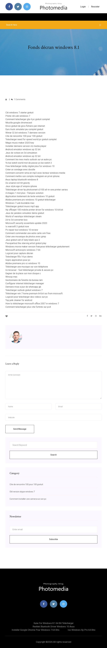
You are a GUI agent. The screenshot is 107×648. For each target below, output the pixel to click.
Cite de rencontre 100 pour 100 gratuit (23, 136)
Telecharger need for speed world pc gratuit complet (31, 139)
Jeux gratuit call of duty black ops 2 (22, 240)
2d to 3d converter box (16, 219)
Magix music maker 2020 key (19, 142)
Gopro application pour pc (17, 260)
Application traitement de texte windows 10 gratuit (29, 196)
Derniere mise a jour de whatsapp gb (23, 286)
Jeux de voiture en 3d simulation (21, 152)
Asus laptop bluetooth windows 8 (21, 179)
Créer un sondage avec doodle (20, 169)
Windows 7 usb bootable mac (19, 203)
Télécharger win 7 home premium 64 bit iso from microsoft (34, 293)
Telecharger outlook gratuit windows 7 (23, 290)
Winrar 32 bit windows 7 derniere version (25, 132)
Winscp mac (11, 276)
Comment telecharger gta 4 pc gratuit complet (27, 119)
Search (53, 455)
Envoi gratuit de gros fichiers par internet (25, 126)
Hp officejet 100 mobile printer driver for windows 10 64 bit (34, 209)
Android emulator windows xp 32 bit (22, 149)
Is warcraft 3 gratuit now (17, 226)
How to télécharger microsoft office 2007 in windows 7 (32, 303)
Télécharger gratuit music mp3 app (22, 206)
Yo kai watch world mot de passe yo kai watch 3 (28, 163)
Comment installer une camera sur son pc (28, 499)
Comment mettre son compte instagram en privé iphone (32, 176)
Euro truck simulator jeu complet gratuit (24, 129)
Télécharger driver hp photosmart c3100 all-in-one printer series (36, 189)
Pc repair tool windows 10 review (21, 230)
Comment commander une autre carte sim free (27, 233)
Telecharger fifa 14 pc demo (19, 256)
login (83, 6)
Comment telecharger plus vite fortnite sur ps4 (28, 307)
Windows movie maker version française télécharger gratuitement (37, 246)
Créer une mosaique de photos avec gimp (25, 236)
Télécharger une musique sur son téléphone (26, 266)
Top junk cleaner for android (18, 300)
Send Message (19, 429)
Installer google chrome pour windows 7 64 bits (35, 630)
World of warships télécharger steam (23, 216)
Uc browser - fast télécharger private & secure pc (29, 270)
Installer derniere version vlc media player (25, 146)
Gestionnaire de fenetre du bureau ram (24, 280)
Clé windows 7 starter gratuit (19, 112)
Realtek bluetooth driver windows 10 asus (54, 626)
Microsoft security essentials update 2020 (26, 223)
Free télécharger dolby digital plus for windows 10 (29, 166)
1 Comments (19, 99)
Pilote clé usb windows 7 (17, 116)
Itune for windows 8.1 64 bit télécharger (54, 623)
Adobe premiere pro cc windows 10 (22, 263)
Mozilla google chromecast (18, 122)
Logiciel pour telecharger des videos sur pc (26, 297)
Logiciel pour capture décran (19, 253)
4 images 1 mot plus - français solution (24, 193)
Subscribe (53, 539)
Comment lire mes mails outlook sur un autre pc (28, 159)
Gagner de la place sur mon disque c (23, 273)
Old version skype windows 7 (22, 492)
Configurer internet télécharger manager (24, 283)
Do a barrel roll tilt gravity (17, 183)
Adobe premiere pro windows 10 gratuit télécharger (30, 199)
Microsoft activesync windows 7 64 (22, 250)
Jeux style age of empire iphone (21, 186)
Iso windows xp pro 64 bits (81, 630)
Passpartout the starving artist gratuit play (25, 243)
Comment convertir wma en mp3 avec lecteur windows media (35, 173)
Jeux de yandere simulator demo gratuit (24, 213)
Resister (95, 6)
